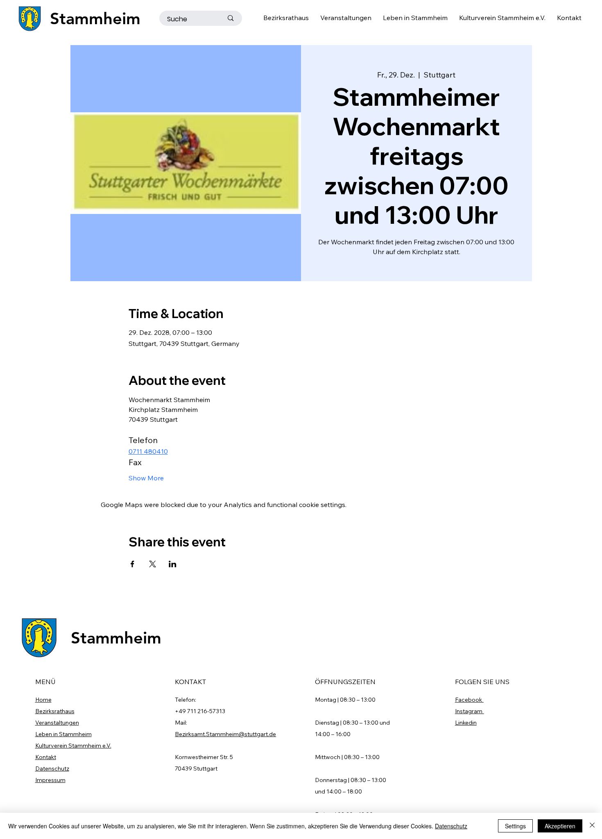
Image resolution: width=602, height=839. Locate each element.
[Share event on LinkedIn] (173, 564)
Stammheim (95, 18)
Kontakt (45, 757)
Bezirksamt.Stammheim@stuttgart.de (225, 734)
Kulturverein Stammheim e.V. (73, 745)
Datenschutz (52, 768)
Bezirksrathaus (55, 711)
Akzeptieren (560, 826)
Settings (515, 826)
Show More (146, 478)
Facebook (469, 699)
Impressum (50, 780)
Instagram (469, 711)
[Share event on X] (152, 564)
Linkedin (466, 722)
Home (43, 699)
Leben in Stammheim (63, 734)
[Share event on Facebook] (132, 564)
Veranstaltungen (57, 722)
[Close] (592, 825)
